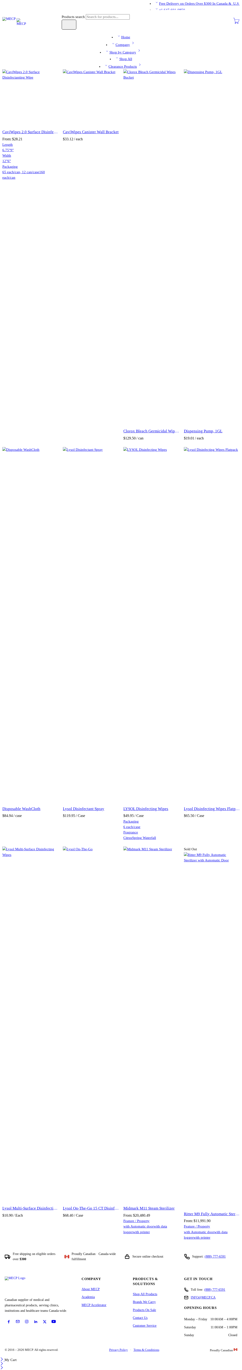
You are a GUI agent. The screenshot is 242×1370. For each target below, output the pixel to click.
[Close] (2, 1360)
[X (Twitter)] (45, 1322)
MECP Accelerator (94, 1305)
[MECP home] (20, 1286)
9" (12, 150)
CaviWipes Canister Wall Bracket (91, 132)
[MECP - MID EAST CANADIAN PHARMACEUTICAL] (14, 21)
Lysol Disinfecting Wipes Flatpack (212, 809)
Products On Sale (144, 1310)
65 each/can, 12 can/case (20, 172)
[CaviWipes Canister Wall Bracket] (91, 97)
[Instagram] (27, 1321)
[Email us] (18, 1321)
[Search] (69, 25)
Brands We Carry (144, 1302)
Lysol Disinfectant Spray (83, 809)
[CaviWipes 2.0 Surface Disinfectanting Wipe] (30, 97)
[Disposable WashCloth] (30, 624)
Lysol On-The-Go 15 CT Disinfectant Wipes (91, 1208)
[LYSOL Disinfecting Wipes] (151, 624)
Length (7, 144)
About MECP (91, 1289)
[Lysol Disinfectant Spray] (91, 624)
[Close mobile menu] (2, 1368)
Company (123, 45)
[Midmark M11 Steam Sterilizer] (151, 1024)
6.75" (6, 150)
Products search (74, 17)
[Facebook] (9, 1322)
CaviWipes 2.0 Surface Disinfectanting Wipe (30, 132)
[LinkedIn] (36, 1322)
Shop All (125, 59)
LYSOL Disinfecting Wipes (145, 809)
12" (5, 161)
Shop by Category (122, 52)
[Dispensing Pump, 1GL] (212, 246)
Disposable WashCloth (21, 809)
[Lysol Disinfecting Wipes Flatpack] (212, 624)
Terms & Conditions (146, 1349)
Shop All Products (145, 1294)
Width (6, 155)
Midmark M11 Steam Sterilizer (149, 1208)
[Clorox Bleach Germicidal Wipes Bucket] (151, 246)
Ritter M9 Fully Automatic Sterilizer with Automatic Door (212, 1214)
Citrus (127, 838)
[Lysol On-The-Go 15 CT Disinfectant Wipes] (91, 1024)
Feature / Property (136, 1221)
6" (9, 161)
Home (125, 37)
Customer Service (144, 1325)
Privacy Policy (118, 1349)
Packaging (10, 166)
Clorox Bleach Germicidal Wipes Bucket (151, 431)
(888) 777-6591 (215, 1256)
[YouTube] (54, 1321)
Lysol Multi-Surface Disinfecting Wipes (30, 1208)
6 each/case (131, 827)
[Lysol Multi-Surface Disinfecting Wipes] (30, 1024)
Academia (88, 1297)
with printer (141, 1232)
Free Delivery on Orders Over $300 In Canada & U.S (199, 3)
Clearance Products (122, 66)
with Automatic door (138, 1226)
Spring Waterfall (144, 838)
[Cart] (236, 23)
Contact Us (140, 1318)
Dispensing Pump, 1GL (203, 431)
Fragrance (130, 832)
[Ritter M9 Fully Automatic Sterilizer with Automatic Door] (212, 1029)
